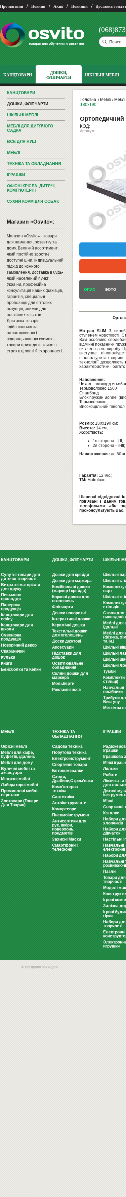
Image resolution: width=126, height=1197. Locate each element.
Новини (38, 6)
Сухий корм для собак (33, 201)
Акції (58, 6)
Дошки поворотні (69, 613)
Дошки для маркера (72, 580)
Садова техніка (67, 746)
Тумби (109, 671)
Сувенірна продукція (11, 637)
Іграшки (16, 174)
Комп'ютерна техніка (65, 788)
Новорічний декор (19, 645)
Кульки (8, 657)
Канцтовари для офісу (17, 617)
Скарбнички (13, 651)
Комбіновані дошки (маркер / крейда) (71, 588)
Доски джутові (66, 641)
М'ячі (108, 801)
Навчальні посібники (113, 689)
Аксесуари (63, 647)
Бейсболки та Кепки (21, 669)
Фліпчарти (62, 607)
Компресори (64, 809)
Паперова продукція (11, 607)
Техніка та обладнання (34, 163)
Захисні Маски (66, 839)
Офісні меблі (14, 746)
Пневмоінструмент (71, 815)
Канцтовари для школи (17, 627)
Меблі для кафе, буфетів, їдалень (18, 754)
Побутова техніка (69, 752)
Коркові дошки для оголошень (70, 598)
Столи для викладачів (114, 615)
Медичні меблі (15, 778)
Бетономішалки (67, 770)
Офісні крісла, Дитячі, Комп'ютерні (31, 188)
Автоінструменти (69, 803)
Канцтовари (21, 92)
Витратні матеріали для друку (20, 586)
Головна (88, 99)
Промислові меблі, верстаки (19, 792)
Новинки (79, 6)
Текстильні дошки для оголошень (69, 633)
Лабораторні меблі (19, 784)
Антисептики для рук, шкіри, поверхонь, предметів (69, 827)
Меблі (13, 152)
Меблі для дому (17, 762)
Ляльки (110, 768)
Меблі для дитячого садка (30, 128)
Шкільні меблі (22, 115)
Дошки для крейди (70, 574)
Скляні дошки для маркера (70, 675)
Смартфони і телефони (65, 847)
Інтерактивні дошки (71, 619)
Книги (6, 663)
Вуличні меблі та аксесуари (18, 770)
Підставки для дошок (66, 655)
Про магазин (11, 6)
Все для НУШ (21, 141)
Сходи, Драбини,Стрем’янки (72, 778)
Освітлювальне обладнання (67, 665)
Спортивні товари (69, 764)
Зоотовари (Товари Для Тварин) (19, 803)
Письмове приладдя (11, 596)
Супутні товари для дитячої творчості (20, 576)
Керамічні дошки (68, 625)
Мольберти (63, 683)
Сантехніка (63, 797)
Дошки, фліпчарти (27, 104)
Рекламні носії (66, 689)
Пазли (109, 871)
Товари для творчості (114, 879)
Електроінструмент (71, 758)
